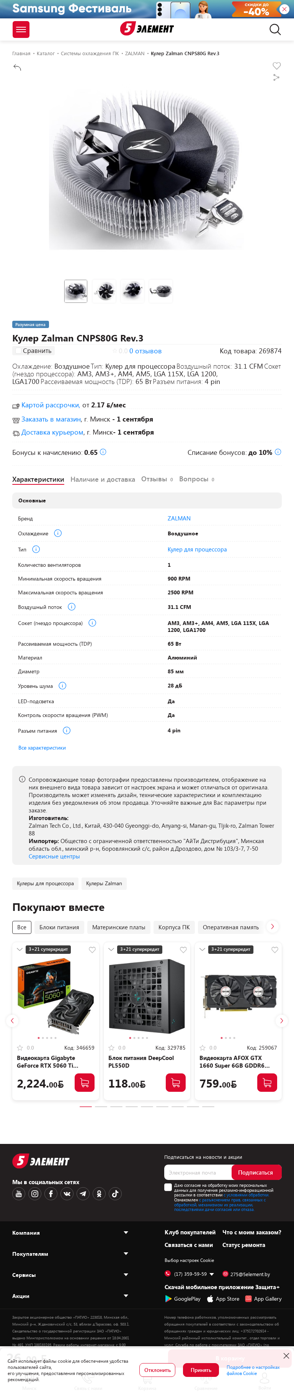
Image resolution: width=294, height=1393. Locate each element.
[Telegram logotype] (83, 1193)
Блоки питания (59, 927)
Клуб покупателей (190, 1232)
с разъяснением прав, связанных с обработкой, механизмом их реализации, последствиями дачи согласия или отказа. (220, 1204)
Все (21, 927)
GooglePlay (187, 1298)
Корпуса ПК (174, 927)
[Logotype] (147, 28)
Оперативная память (231, 927)
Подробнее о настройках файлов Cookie (253, 1370)
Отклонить (157, 1369)
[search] (273, 29)
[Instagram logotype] (34, 1193)
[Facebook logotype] (50, 1193)
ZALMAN (179, 518)
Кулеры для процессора (45, 883)
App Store (227, 1298)
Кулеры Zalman (104, 883)
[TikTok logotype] (115, 1193)
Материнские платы (118, 927)
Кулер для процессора (197, 549)
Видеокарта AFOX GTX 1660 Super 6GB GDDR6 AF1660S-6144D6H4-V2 (232, 1065)
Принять (201, 1369)
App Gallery (268, 1298)
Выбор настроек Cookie (189, 1260)
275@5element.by (250, 1274)
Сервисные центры (54, 856)
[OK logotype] (99, 1193)
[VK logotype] (67, 1193)
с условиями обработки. (246, 1195)
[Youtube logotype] (18, 1193)
